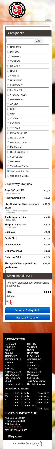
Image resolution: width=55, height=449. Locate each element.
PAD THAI (15, 123)
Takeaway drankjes (19, 170)
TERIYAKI (15, 128)
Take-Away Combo (19, 166)
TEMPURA (15, 56)
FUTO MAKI (16, 89)
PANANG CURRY (18, 132)
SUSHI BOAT (16, 118)
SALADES (15, 66)
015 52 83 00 (15, 427)
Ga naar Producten (27, 317)
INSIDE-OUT (16, 85)
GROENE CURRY (18, 142)
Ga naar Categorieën (27, 310)
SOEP (13, 108)
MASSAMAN (16, 147)
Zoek (38, 40)
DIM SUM (15, 51)
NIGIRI (13, 70)
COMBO (14, 104)
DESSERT (15, 161)
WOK (12, 113)
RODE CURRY (17, 137)
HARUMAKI (15, 46)
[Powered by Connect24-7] (27, 443)
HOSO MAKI (16, 80)
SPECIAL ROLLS (18, 94)
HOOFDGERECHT (19, 151)
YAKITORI (15, 61)
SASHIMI (14, 75)
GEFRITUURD (17, 99)
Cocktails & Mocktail (19, 175)
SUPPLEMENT (17, 156)
